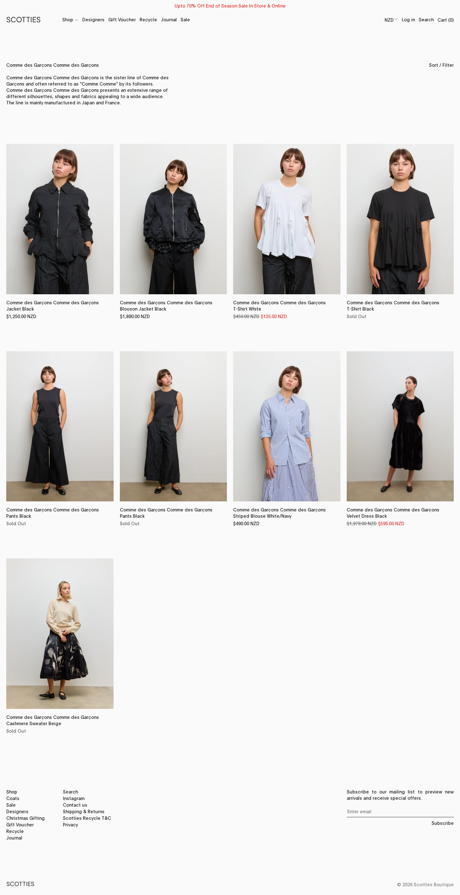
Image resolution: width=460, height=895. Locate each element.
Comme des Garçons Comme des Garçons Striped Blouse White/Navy (279, 516)
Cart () (445, 20)
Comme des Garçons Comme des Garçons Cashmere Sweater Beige (52, 724)
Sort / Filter (441, 65)
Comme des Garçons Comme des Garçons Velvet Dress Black (393, 516)
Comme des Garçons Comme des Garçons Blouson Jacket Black (166, 309)
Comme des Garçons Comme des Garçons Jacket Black (52, 309)
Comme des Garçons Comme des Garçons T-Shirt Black (393, 309)
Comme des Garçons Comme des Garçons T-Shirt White (279, 309)
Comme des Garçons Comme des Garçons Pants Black (52, 516)
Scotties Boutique (434, 884)
